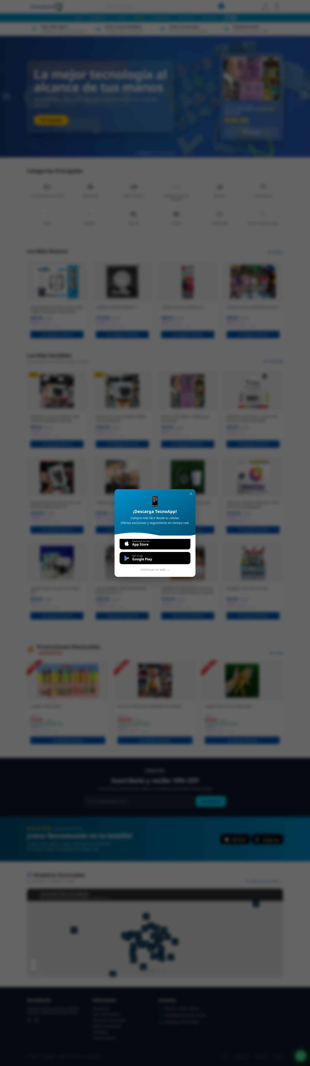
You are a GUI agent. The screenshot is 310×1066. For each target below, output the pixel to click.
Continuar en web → (155, 570)
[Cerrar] (191, 494)
